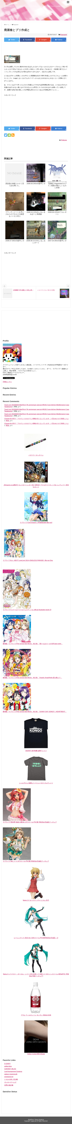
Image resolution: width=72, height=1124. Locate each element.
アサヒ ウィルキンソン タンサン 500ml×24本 (36, 1015)
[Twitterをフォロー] (5, 136)
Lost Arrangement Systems (13, 1071)
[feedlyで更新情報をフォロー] (9, 136)
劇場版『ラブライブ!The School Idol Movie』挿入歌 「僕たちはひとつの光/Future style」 (33, 643)
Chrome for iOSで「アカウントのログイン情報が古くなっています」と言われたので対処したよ (36, 418)
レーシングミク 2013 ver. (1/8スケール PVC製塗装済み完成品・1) (36, 938)
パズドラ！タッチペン (36, 455)
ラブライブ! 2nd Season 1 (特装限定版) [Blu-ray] (36, 522)
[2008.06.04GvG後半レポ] (35, 173)
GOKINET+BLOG (10, 1069)
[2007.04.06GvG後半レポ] (57, 230)
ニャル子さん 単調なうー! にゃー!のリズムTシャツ (36, 783)
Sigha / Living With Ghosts (36, 1054)
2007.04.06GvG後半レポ (57, 241)
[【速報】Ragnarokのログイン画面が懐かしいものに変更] (57, 173)
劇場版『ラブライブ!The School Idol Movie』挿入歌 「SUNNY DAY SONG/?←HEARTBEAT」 (35, 711)
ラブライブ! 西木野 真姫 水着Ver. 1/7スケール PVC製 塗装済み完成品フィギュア (30, 822)
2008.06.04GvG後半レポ (36, 183)
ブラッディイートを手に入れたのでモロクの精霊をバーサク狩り (14, 214)
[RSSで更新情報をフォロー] (12, 136)
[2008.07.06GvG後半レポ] (14, 230)
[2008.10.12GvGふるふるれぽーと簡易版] (35, 201)
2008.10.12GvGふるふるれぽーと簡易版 (36, 213)
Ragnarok (63, 34)
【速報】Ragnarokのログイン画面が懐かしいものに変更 (57, 186)
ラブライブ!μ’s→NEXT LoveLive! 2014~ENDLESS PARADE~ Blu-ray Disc (28, 560)
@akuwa (64, 140)
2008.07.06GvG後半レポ (14, 241)
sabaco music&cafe (10, 1074)
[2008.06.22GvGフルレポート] (57, 201)
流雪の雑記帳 (8, 1085)
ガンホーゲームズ (10, 1082)
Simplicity (41, 1119)
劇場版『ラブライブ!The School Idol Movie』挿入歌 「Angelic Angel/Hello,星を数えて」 (32, 677)
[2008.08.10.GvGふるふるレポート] (35, 230)
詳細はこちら (7, 381)
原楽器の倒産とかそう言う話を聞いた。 (14, 185)
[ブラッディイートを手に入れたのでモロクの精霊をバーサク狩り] (14, 201)
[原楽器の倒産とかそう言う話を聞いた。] (14, 173)
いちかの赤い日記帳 (11, 1079)
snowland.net (8, 1076)
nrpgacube (11, 2)
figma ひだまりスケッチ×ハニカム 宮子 (36, 900)
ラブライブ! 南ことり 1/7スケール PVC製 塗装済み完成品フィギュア (26, 861)
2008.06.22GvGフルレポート (57, 213)
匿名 (7, 420)
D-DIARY (7, 1063)
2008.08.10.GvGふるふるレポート (35, 242)
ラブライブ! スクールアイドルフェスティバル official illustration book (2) (27, 610)
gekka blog (8, 1066)
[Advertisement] (36, 49)
